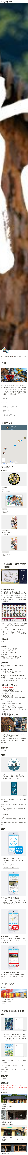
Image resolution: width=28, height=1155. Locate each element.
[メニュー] (22, 1)
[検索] (25, 1)
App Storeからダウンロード (10, 865)
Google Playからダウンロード (11, 867)
